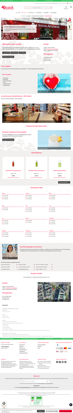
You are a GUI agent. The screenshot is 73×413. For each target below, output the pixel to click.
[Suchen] (51, 8)
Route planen (22, 52)
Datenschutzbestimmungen (25, 387)
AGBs (39, 347)
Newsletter (21, 346)
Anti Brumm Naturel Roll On (59, 170)
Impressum (40, 346)
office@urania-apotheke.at (52, 49)
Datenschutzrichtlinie (41, 383)
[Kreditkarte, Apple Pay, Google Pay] (63, 348)
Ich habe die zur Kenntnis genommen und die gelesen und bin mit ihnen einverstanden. (37, 387)
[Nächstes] (71, 168)
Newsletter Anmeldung (8, 56)
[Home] (16, 12)
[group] (36, 29)
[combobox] (37, 8)
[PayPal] (57, 345)
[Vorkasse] (66, 351)
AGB (43, 387)
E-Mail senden (14, 52)
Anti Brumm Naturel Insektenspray (36, 170)
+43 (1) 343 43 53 (54, 3)
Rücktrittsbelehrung (23, 349)
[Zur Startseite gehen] (7, 7)
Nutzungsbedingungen (49, 383)
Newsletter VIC (22, 347)
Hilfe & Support (22, 344)
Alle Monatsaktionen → (64, 182)
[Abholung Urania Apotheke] (62, 351)
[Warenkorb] (70, 7)
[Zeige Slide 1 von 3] (34, 38)
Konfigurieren (41, 411)
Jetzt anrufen (6, 52)
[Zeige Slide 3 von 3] (38, 38)
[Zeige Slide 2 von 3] (36, 38)
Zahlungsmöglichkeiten (23, 352)
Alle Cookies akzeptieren (65, 411)
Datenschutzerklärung (42, 344)
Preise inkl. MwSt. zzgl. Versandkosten (13, 177)
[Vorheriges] (2, 168)
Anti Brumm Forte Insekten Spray (13, 170)
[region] (36, 29)
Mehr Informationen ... (6, 411)
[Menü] (5, 402)
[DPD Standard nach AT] (57, 351)
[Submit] (47, 381)
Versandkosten (22, 351)
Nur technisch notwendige (52, 411)
